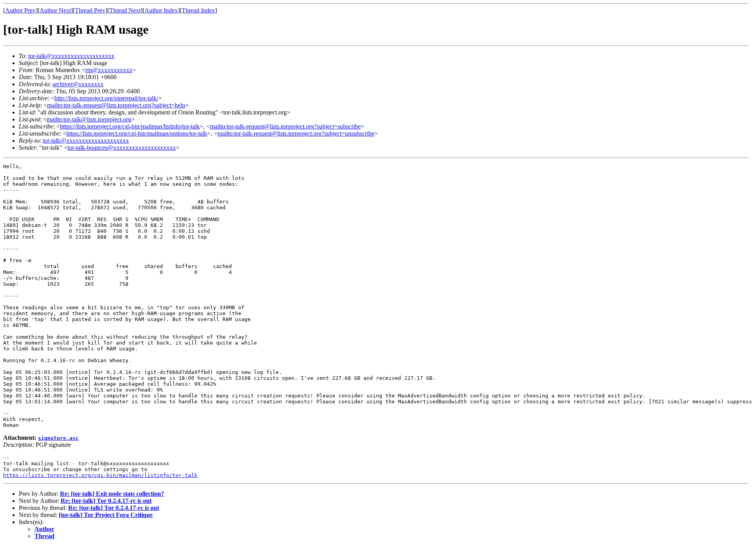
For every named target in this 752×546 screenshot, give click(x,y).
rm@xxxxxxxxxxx (108, 70)
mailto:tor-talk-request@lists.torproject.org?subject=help (116, 105)
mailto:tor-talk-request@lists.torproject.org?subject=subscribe (285, 126)
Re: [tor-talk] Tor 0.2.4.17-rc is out (106, 500)
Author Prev (20, 10)
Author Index (161, 10)
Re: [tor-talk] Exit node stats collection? (112, 493)
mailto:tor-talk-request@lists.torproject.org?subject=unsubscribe (295, 133)
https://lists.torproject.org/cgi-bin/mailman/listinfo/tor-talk (130, 126)
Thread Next (125, 10)
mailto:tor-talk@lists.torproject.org (89, 119)
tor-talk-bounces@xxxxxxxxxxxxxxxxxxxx (121, 147)
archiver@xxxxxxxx (77, 84)
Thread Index (198, 10)
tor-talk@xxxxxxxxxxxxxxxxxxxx (71, 56)
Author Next (55, 10)
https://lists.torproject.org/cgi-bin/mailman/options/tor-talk (136, 133)
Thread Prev (90, 10)
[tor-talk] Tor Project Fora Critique (106, 515)
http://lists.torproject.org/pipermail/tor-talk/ (106, 98)
